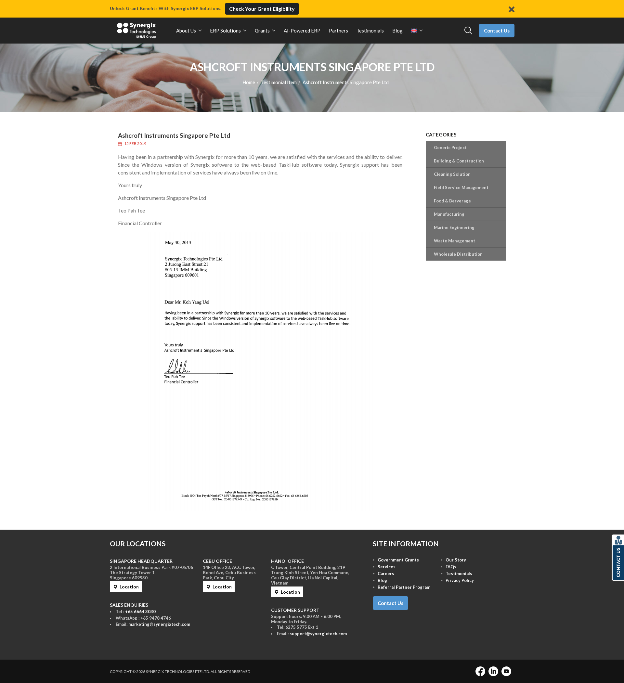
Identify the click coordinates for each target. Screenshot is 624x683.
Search (468, 30)
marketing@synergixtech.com (159, 624)
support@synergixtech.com (318, 633)
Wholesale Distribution (458, 254)
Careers (386, 573)
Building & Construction (459, 160)
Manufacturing (449, 214)
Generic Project (450, 147)
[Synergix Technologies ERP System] (136, 30)
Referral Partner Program (404, 587)
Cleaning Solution (452, 174)
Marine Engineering (454, 227)
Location (129, 586)
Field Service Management (461, 187)
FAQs (451, 566)
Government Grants (398, 559)
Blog (382, 580)
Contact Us (497, 30)
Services (387, 566)
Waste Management (454, 240)
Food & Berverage (452, 200)
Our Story (456, 559)
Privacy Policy (460, 580)
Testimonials (459, 573)
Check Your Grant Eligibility (262, 9)
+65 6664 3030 (140, 611)
